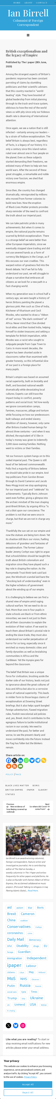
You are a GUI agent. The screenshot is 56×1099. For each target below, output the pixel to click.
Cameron (27, 914)
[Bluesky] (32, 760)
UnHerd (19, 1004)
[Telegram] (37, 760)
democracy (35, 939)
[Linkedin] (20, 760)
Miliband (42, 972)
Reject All (28, 1092)
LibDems (11, 972)
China (11, 920)
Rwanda (38, 986)
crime (30, 933)
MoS (11, 978)
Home (17, 2)
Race (18, 774)
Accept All (28, 1084)
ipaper (30, 790)
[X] (14, 760)
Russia (25, 985)
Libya (22, 972)
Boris (36, 785)
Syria (23, 992)
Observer (35, 979)
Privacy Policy (30, 1077)
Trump (12, 998)
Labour (31, 965)
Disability (22, 945)
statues (10, 794)
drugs (36, 946)
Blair (30, 908)
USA (33, 1004)
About (28, 2)
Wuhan (44, 1005)
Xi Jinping (11, 1011)
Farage (10, 952)
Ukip (23, 999)
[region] (28, 1077)
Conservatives (19, 926)
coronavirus (15, 933)
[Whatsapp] (26, 760)
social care (12, 992)
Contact (41, 2)
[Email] (20, 766)
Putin (11, 985)
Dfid (9, 946)
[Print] (8, 766)
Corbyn (38, 927)
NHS (23, 979)
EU (45, 945)
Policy (10, 774)
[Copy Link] (43, 760)
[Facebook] (8, 760)
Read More (33, 890)
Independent (36, 958)
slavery (43, 790)
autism (19, 907)
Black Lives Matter (17, 785)
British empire (14, 790)
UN (8, 1005)
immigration (14, 958)
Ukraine (36, 998)
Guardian (24, 951)
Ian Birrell (28, 13)
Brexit (11, 914)
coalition (24, 920)
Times (34, 991)
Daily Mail (15, 939)
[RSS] (14, 766)
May (31, 971)
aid (9, 907)
